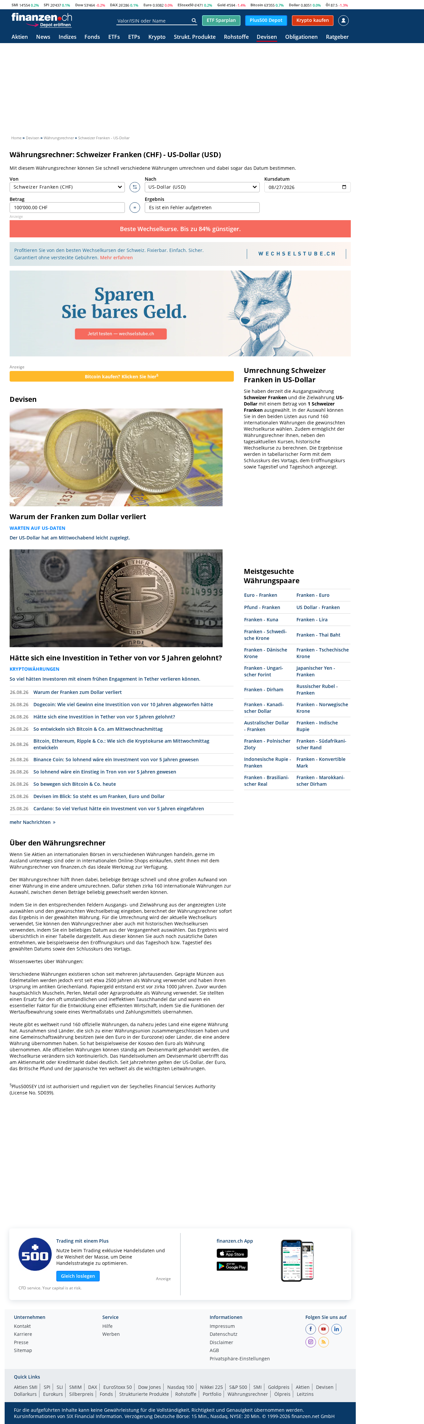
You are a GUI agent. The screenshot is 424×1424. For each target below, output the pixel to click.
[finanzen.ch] (42, 17)
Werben (111, 1334)
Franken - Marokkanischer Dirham (320, 780)
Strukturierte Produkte (144, 1394)
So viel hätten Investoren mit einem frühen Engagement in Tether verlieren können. (105, 679)
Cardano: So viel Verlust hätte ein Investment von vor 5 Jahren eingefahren (118, 808)
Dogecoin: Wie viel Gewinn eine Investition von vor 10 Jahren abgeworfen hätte (123, 704)
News (43, 37)
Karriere (23, 1334)
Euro (147, 4)
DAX (114, 4)
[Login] (343, 20)
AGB (214, 1350)
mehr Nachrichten (30, 822)
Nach (150, 179)
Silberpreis (81, 1394)
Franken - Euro (313, 595)
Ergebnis (154, 199)
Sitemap (23, 1350)
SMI (15, 4)
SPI (46, 4)
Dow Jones (149, 1387)
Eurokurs (53, 1394)
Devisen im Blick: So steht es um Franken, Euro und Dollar (99, 796)
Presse (21, 1342)
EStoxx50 (185, 4)
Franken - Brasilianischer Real (266, 780)
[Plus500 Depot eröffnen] (49, 24)
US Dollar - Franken (318, 607)
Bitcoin (256, 4)
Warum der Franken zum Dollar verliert (78, 516)
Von (14, 179)
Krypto (157, 37)
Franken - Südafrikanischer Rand (321, 744)
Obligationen (301, 37)
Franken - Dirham (263, 689)
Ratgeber (337, 37)
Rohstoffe (236, 37)
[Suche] (193, 20)
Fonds (92, 37)
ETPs (134, 37)
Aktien (20, 37)
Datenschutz (224, 1334)
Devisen (267, 37)
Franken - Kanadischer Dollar (264, 707)
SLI (60, 1387)
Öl (328, 4)
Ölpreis (282, 1394)
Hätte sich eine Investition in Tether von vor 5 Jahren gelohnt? (116, 657)
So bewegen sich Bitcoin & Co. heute (74, 784)
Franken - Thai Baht (318, 635)
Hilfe (107, 1326)
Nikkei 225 (211, 1387)
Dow (79, 4)
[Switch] (135, 187)
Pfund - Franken (262, 607)
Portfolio (212, 1394)
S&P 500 (238, 1387)
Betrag (17, 199)
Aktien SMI (25, 1387)
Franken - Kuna (261, 619)
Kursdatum (277, 179)
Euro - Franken (260, 595)
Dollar (294, 4)
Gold (221, 4)
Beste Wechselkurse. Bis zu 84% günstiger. (180, 229)
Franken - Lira (312, 619)
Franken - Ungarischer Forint (263, 671)
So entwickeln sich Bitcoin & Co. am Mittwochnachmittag (98, 729)
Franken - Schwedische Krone (265, 634)
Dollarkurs (25, 1394)
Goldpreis (279, 1387)
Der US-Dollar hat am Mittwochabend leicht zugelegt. (70, 537)
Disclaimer (221, 1342)
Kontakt (22, 1326)
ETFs (114, 37)
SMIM (75, 1387)
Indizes (68, 37)
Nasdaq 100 (180, 1387)
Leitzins (305, 1394)
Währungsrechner (248, 1394)
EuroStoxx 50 (117, 1387)
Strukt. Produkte (195, 37)
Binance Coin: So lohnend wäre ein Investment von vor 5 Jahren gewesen (116, 759)
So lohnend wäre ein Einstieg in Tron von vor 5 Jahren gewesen (104, 772)
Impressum (222, 1326)
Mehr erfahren (116, 257)
